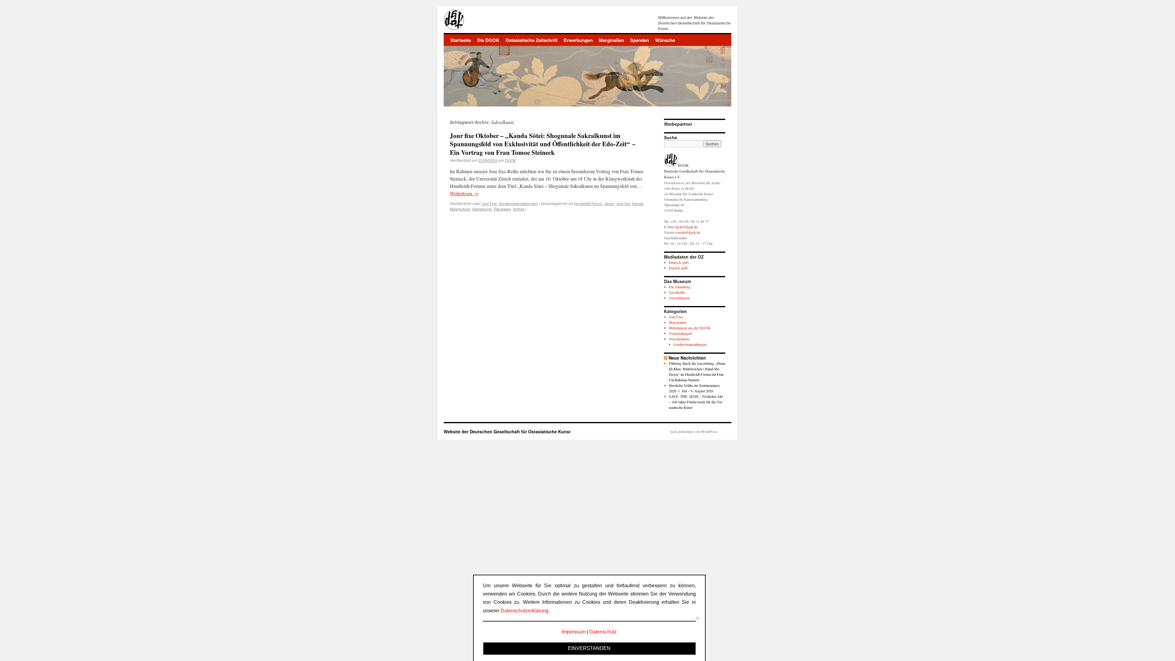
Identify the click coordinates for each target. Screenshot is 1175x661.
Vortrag (518, 208)
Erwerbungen (578, 40)
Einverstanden (589, 648)
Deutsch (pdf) (679, 262)
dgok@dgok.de (686, 226)
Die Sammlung (680, 286)
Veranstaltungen (680, 333)
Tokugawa (502, 208)
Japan (609, 203)
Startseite (460, 40)
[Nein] (697, 618)
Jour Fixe (489, 203)
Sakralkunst (482, 208)
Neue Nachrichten (687, 358)
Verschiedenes (679, 338)
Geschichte (677, 292)
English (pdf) (678, 267)
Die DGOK (488, 40)
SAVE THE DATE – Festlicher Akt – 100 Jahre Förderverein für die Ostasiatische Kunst (696, 402)
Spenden (639, 40)
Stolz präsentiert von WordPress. (694, 431)
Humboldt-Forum (588, 203)
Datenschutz (603, 631)
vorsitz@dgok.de (687, 232)
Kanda (637, 203)
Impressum (574, 631)
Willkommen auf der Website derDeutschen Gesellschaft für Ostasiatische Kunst (694, 23)
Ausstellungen (679, 297)
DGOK (510, 160)
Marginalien (611, 40)
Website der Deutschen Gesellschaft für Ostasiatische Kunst (507, 431)
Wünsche (665, 40)
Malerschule (460, 208)
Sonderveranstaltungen (518, 203)
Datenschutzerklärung (524, 610)
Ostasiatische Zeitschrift (531, 40)
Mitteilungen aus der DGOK (690, 327)
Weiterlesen (464, 193)
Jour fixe (623, 203)
